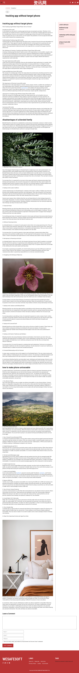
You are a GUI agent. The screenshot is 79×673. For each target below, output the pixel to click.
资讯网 (40, 2)
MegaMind (13, 8)
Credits (39, 663)
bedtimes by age (63, 27)
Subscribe (37, 661)
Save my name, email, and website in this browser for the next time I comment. (23, 641)
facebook (18, 473)
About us (31, 661)
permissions (25, 87)
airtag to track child (64, 42)
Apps (7, 11)
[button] (4, 2)
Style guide (45, 663)
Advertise (43, 661)
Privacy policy (32, 663)
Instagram (42, 473)
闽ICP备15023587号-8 (45, 670)
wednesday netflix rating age (67, 35)
